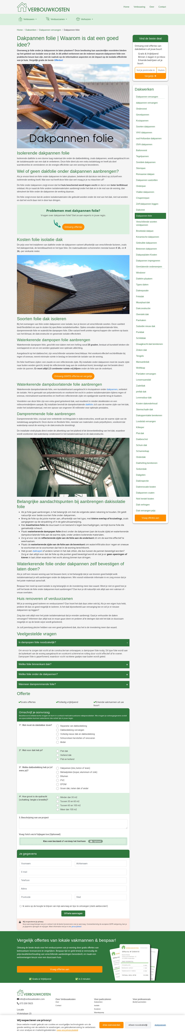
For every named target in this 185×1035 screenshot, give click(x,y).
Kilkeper (140, 427)
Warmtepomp (99, 1013)
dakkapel (37, 550)
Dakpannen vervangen (50, 30)
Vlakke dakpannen (145, 192)
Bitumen (64, 776)
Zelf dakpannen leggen (147, 204)
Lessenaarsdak (143, 380)
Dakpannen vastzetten (147, 180)
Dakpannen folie (72, 30)
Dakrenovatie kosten (146, 487)
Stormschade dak (144, 409)
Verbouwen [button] (29, 19)
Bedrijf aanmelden (139, 1002)
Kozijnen (97, 1009)
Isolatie (96, 1005)
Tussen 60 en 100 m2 (70, 805)
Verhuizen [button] (85, 19)
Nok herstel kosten (145, 499)
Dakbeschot (142, 439)
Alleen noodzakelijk (138, 1025)
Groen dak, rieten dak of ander (74, 788)
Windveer (140, 273)
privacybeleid (76, 927)
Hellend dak (66, 755)
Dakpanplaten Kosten (146, 255)
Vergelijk (149, 75)
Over (152, 7)
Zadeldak (140, 386)
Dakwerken (30, 30)
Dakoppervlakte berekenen (149, 415)
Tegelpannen (142, 156)
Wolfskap (140, 368)
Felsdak (140, 296)
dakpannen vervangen (147, 103)
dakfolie (89, 404)
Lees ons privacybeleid (67, 1030)
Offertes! (58, 60)
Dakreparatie (142, 290)
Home (126, 7)
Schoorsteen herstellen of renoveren (77, 738)
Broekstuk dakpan (144, 231)
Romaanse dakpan (145, 174)
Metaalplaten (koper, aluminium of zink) (78, 772)
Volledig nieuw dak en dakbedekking (77, 734)
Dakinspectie (142, 481)
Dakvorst (140, 210)
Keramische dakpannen (147, 237)
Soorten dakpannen (145, 126)
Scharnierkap (142, 451)
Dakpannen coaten (145, 493)
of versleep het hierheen (64, 841)
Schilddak (141, 338)
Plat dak (64, 751)
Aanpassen (160, 1025)
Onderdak (141, 457)
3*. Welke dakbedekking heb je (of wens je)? (36, 769)
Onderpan (141, 186)
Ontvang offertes (73, 226)
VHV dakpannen (144, 132)
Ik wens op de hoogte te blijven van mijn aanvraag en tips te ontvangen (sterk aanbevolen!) (65, 906)
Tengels (140, 356)
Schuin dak (141, 445)
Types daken (142, 284)
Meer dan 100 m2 (68, 809)
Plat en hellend (67, 759)
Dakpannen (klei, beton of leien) (75, 768)
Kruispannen (142, 120)
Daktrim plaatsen (144, 279)
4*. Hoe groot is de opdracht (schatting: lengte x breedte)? (33, 798)
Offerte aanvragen (73, 913)
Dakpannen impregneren (148, 261)
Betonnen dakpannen (146, 249)
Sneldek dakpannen (145, 162)
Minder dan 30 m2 (68, 797)
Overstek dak (142, 314)
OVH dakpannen (144, 144)
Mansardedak (142, 362)
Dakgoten (140, 475)
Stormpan (140, 168)
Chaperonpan (142, 198)
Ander (63, 742)
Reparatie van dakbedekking (73, 726)
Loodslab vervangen (146, 421)
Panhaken (141, 320)
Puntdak (140, 332)
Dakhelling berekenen (146, 463)
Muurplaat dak (143, 302)
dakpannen (112, 389)
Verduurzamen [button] (57, 19)
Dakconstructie (143, 308)
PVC (62, 780)
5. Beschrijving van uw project (34, 817)
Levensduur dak (144, 397)
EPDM (63, 784)
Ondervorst (141, 109)
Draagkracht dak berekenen (149, 344)
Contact (162, 7)
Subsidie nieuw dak (145, 326)
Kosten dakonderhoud (146, 403)
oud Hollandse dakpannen (149, 138)
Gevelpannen (142, 115)
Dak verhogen (143, 505)
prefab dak (141, 392)
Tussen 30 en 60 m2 (69, 801)
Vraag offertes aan (150, 518)
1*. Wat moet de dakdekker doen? (35, 725)
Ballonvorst (141, 150)
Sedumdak (141, 469)
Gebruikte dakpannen (146, 243)
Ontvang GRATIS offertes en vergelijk (73, 376)
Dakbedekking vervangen (72, 730)
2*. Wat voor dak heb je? (31, 750)
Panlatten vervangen (146, 374)
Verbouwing (139, 7)
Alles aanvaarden (111, 1025)
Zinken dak (141, 350)
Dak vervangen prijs (145, 510)
